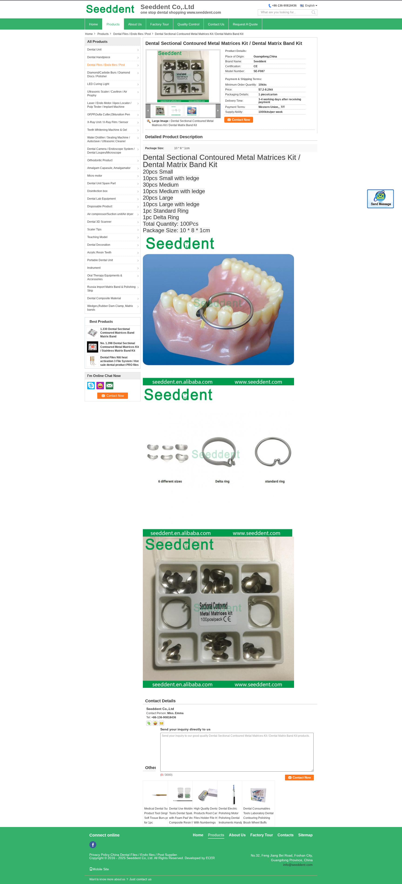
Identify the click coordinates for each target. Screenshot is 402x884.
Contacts (286, 835)
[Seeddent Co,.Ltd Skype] (148, 723)
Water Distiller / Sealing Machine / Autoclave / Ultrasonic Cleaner (108, 139)
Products (113, 24)
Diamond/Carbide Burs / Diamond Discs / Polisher (108, 74)
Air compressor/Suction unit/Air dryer (110, 214)
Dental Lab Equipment (101, 198)
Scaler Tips (94, 229)
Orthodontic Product (99, 160)
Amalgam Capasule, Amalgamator (109, 168)
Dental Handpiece (98, 57)
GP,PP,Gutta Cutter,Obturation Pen (108, 114)
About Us (135, 24)
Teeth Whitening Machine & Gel (107, 129)
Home (93, 24)
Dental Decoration (98, 244)
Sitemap (305, 835)
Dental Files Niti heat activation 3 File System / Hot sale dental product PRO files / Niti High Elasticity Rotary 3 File (119, 365)
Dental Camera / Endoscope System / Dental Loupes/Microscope (110, 150)
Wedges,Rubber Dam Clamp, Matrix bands (110, 307)
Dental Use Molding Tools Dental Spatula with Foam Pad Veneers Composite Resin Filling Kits (184, 818)
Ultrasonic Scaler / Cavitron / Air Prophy (107, 93)
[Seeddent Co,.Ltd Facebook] (92, 844)
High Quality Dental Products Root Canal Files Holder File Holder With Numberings (209, 815)
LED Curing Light (98, 84)
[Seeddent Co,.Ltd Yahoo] (155, 723)
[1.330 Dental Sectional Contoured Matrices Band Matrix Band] (92, 332)
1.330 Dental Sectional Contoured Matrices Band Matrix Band (117, 332)
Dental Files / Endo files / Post (132, 34)
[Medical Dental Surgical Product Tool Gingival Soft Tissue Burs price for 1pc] (159, 794)
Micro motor (94, 175)
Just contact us (140, 879)
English (310, 5)
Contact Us (216, 24)
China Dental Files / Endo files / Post (137, 855)
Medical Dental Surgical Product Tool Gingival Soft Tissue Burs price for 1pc (159, 815)
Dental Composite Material (104, 298)
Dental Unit (94, 49)
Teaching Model (97, 237)
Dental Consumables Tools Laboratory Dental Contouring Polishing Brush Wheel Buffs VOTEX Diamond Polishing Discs (258, 820)
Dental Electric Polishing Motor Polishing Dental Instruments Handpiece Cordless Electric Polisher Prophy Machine (233, 822)
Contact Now (241, 119)
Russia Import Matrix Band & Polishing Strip (111, 288)
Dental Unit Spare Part (101, 183)
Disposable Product (99, 206)
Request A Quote (245, 24)
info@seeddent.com (298, 865)
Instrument (93, 267)
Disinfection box (97, 191)
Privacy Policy (99, 855)
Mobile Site (101, 869)
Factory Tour (159, 24)
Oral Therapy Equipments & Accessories (104, 277)
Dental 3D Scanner (99, 221)
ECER (210, 858)
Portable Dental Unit (100, 260)
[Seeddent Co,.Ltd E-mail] (161, 723)
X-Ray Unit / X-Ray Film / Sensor (107, 122)
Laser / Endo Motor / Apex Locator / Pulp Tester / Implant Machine (109, 104)
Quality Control (188, 24)
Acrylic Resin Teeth (99, 252)
